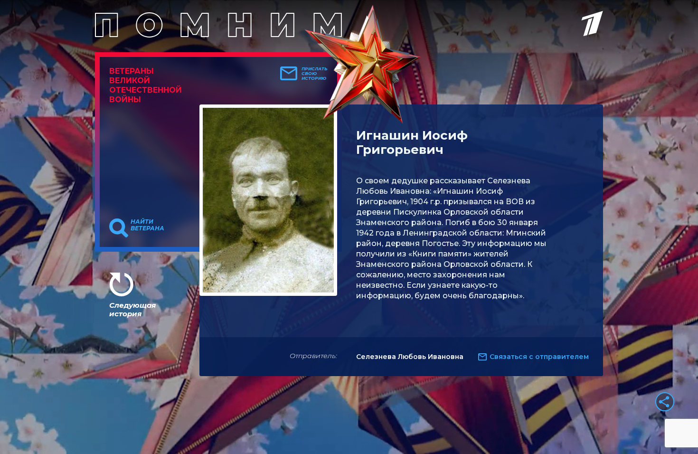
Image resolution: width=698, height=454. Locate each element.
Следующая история (132, 309)
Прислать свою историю (315, 73)
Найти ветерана (147, 225)
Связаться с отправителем (539, 356)
